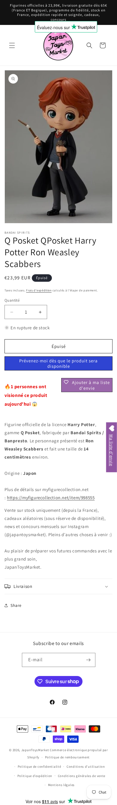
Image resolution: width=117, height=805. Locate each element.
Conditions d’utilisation (86, 766)
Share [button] (16, 605)
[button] (12, 45)
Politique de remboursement (67, 757)
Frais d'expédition (39, 290)
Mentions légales (61, 785)
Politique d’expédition (34, 776)
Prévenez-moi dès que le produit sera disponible (58, 363)
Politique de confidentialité (39, 766)
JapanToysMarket (35, 750)
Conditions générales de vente (81, 776)
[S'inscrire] (88, 660)
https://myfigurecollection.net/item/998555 (50, 497)
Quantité (12, 300)
